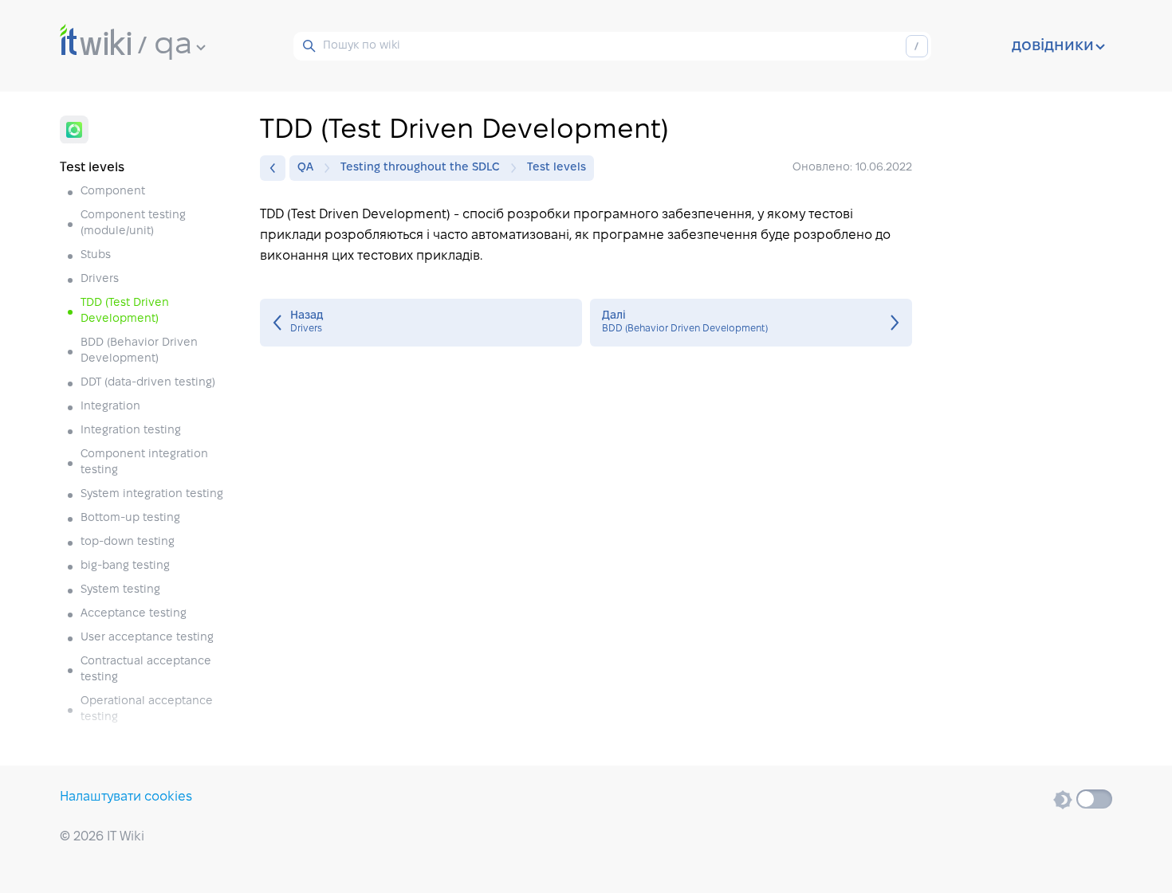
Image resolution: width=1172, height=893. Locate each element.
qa (173, 45)
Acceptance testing (134, 614)
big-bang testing (125, 566)
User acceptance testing (147, 638)
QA (305, 168)
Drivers (100, 279)
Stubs (96, 255)
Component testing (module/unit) (133, 223)
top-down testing (128, 542)
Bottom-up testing (130, 518)
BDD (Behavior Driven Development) (139, 351)
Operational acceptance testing (147, 709)
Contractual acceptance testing (146, 669)
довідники (1053, 46)
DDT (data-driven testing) (148, 383)
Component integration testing (144, 462)
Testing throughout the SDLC (420, 168)
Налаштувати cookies (126, 797)
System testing (120, 590)
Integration (110, 406)
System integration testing (152, 494)
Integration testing (131, 430)
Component (113, 191)
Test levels (556, 168)
